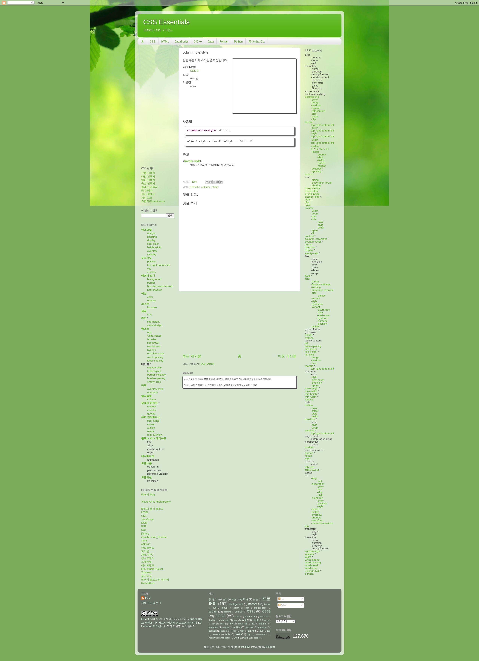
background (154, 279)
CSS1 (251, 611)
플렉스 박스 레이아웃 (153, 438)
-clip (313, 119)
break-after (311, 191)
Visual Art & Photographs (156, 501)
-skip (320, 492)
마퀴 (144, 385)
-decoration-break (321, 182)
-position (316, 105)
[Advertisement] (264, 85)
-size (314, 113)
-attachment (318, 111)
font (149, 314)
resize (150, 431)
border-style (192, 161)
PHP (144, 526)
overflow (152, 250)
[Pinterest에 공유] (221, 182)
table (227, 634)
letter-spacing (155, 360)
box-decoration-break (160, 286)
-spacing (316, 171)
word (245, 637)
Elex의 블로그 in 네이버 (155, 579)
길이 (225, 599)
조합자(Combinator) (153, 201)
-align (314, 478)
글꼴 (144, 311)
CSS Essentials (166, 22)
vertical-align (154, 325)
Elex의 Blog (148, 494)
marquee (152, 392)
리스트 (145, 303)
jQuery (145, 533)
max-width (311, 391)
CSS (152, 41)
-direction (316, 382)
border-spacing (156, 378)
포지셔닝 (146, 258)
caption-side (154, 367)
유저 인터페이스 (150, 417)
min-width (310, 396)
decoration (250, 616)
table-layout (154, 371)
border (151, 282)
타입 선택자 (148, 176)
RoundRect (148, 583)
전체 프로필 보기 (151, 603)
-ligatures (322, 318)
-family (315, 281)
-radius (315, 146)
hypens (151, 350)
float (149, 243)
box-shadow (154, 289)
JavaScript (181, 41)
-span (314, 230)
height (151, 247)
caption (236, 608)
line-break (153, 342)
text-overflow (154, 434)
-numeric (322, 321)
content (151, 406)
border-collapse (156, 374)
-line (319, 489)
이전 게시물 (287, 356)
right (154, 265)
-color (314, 99)
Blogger (270, 646)
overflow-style (155, 389)
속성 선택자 (148, 183)
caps (321, 312)
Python (238, 41)
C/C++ (198, 41)
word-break (154, 346)
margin (151, 233)
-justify (315, 512)
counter (151, 410)
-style (314, 133)
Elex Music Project (152, 569)
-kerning (316, 287)
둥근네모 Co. (256, 41)
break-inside (312, 194)
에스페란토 (147, 565)
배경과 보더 (148, 275)
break (224, 607)
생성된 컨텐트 (149, 403)
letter (222, 624)
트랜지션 (146, 477)
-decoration (317, 483)
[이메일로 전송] (207, 182)
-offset (314, 410)
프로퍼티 (194, 187)
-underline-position (322, 523)
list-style (152, 307)
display (151, 240)
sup (268, 631)
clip (149, 268)
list (253, 623)
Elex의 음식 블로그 (152, 508)
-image (315, 102)
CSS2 (266, 611)
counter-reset (313, 241)
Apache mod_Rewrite (154, 537)
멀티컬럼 (146, 396)
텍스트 (145, 328)
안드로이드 (147, 547)
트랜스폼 (146, 463)
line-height (153, 321)
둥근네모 (146, 576)
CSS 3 (194, 70)
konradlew (244, 646)
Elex (147, 598)
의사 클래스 (148, 194)
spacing (252, 631)
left (168, 265)
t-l (312, 149)
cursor (151, 424)
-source (321, 154)
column (205, 187)
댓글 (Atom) (207, 363)
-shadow (316, 185)
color (150, 297)
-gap (313, 216)
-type (314, 363)
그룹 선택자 (148, 173)
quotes (151, 413)
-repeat (315, 108)
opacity (151, 300)
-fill (312, 233)
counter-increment (316, 239)
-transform (317, 520)
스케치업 (146, 561)
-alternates (323, 309)
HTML (165, 41)
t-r (316, 149)
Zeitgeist (146, 572)
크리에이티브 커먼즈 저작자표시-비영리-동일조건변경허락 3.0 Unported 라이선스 (172, 623)
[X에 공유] (214, 182)
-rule (313, 219)
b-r (322, 149)
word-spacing (155, 357)
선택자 (244, 599)
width (158, 247)
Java (211, 41)
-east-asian (323, 315)
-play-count (317, 380)
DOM (144, 522)
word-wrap (311, 568)
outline (151, 427)
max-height (311, 388)
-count (314, 213)
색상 (144, 293)
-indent (315, 509)
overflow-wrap (155, 353)
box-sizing (153, 420)
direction (310, 247)
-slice (320, 157)
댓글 (283, 605)
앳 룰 (255, 599)
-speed (315, 385)
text (149, 332)
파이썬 (145, 551)
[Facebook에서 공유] (218, 182)
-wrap (314, 427)
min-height (311, 394)
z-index (151, 272)
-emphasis (317, 498)
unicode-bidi (312, 571)
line (231, 623)
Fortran (223, 41)
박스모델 (146, 229)
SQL (144, 530)
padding (152, 236)
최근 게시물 (191, 356)
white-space (154, 335)
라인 (144, 318)
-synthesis (317, 304)
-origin (314, 116)
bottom (162, 265)
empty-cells (154, 381)
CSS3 (214, 187)
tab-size (152, 339)
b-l (327, 149)
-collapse (316, 168)
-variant (315, 306)
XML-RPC (147, 554)
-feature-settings (320, 284)
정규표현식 (147, 558)
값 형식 (213, 599)
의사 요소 (146, 197)
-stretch (315, 298)
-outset (321, 163)
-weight (315, 326)
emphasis (224, 620)
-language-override (322, 290)
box (214, 607)
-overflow (316, 514)
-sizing (315, 180)
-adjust (321, 295)
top (149, 265)
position (151, 261)
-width (314, 139)
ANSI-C (145, 544)
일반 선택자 (148, 180)
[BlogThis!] (211, 182)
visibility (151, 254)
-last (319, 481)
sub (261, 631)
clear (156, 243)
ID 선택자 (146, 190)
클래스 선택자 (149, 187)
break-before (312, 188)
